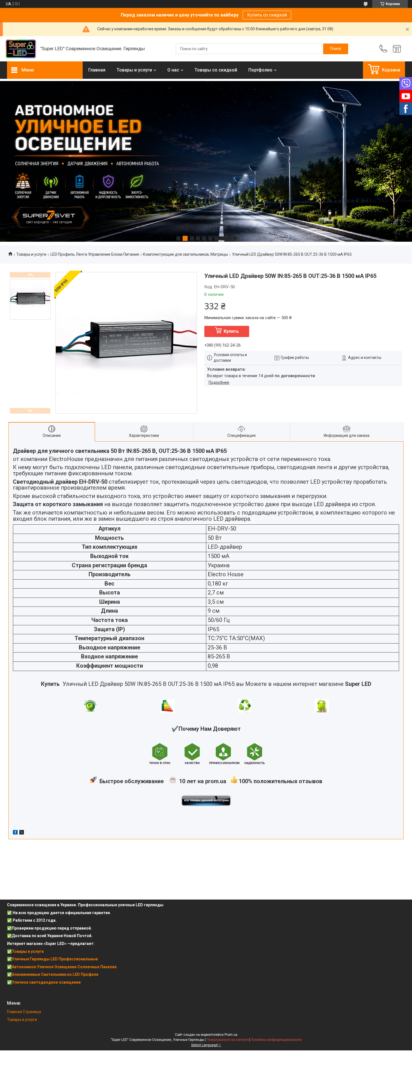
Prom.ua (230, 1035)
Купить (231, 331)
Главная (96, 70)
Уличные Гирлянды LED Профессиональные (55, 959)
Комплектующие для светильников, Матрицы (185, 254)
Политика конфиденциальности (276, 1040)
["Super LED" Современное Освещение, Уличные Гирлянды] (21, 49)
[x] (21, 833)
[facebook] (15, 833)
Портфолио (260, 70)
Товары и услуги (134, 70)
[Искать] (335, 48)
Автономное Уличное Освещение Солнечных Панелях (64, 967)
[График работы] (397, 48)
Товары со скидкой (216, 70)
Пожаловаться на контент (227, 1040)
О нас (173, 70)
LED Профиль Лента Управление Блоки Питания (94, 254)
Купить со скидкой (267, 15)
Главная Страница (24, 1011)
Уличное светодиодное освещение (46, 982)
